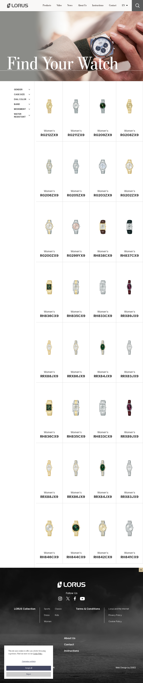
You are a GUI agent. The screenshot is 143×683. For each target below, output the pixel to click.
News (69, 5)
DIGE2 (133, 667)
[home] (17, 5)
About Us (82, 5)
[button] (47, 5)
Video (59, 5)
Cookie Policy (37, 654)
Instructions (97, 5)
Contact (112, 5)
